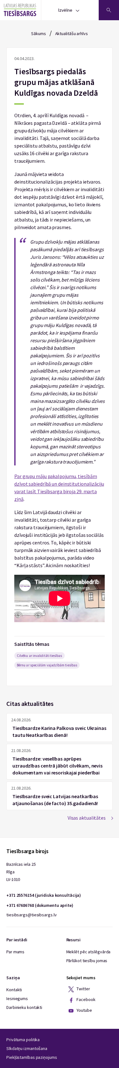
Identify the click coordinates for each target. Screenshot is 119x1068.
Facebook (86, 1000)
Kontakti (14, 989)
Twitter (83, 989)
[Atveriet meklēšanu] (109, 10)
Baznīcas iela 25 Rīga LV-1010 (21, 871)
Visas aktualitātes (87, 818)
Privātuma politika (23, 1039)
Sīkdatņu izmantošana (26, 1048)
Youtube (84, 1010)
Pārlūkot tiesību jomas (87, 960)
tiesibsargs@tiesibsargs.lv (31, 915)
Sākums (38, 33)
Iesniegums (17, 998)
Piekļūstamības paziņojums (31, 1057)
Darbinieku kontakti (24, 1007)
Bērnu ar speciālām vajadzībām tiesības (47, 665)
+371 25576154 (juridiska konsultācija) (43, 895)
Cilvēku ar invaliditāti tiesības (39, 655)
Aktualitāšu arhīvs (71, 33)
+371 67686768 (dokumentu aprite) (39, 905)
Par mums (15, 952)
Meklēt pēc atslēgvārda (88, 952)
